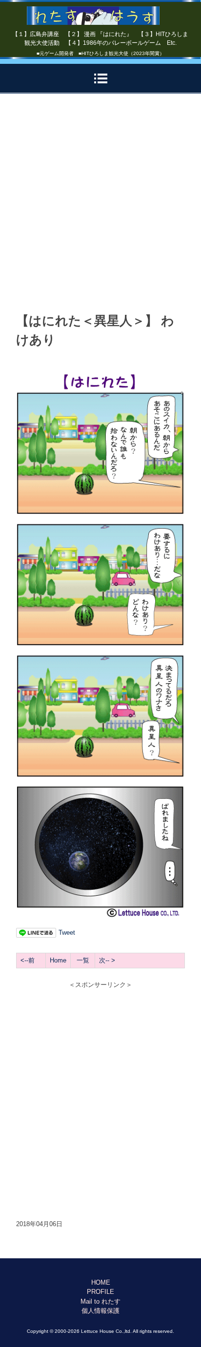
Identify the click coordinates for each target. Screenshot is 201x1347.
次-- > (107, 960)
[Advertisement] (100, 203)
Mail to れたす (100, 1301)
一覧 (83, 960)
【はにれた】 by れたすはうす (101, 12)
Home (58, 960)
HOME (100, 1282)
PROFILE (100, 1291)
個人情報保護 (100, 1310)
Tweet (67, 932)
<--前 (27, 960)
